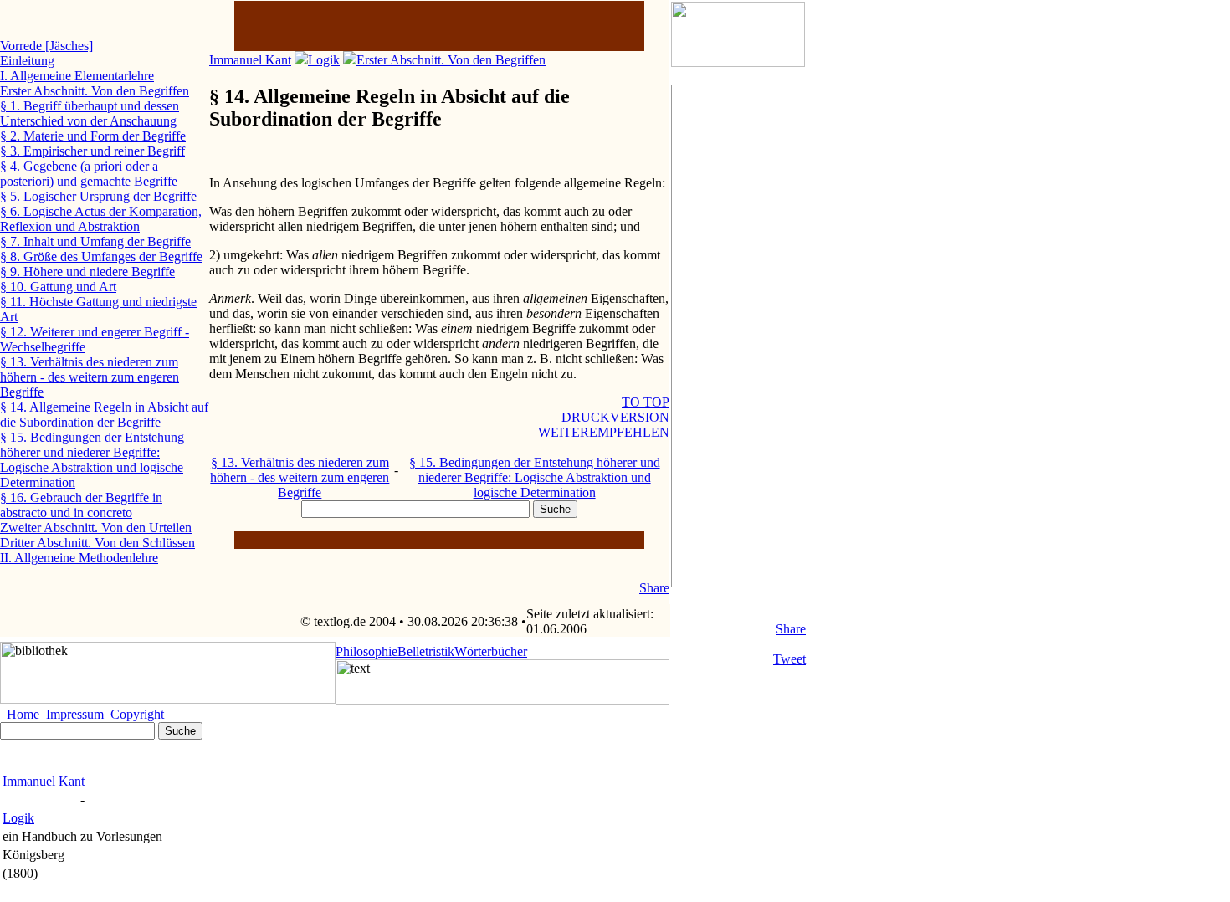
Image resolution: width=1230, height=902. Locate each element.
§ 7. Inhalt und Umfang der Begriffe (95, 241)
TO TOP (645, 402)
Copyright (137, 714)
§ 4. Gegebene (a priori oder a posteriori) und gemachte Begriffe (88, 173)
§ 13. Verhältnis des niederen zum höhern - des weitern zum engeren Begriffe (299, 477)
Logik (324, 60)
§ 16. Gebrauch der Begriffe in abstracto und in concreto (81, 505)
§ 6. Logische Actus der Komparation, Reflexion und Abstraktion (101, 218)
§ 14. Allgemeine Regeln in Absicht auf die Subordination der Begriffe (104, 414)
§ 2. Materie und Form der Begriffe (93, 136)
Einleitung (27, 61)
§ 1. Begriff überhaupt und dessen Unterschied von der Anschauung (89, 113)
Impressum (75, 714)
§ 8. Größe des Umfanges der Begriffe (101, 256)
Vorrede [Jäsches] (46, 45)
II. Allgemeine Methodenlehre (79, 558)
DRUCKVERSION (615, 417)
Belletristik (425, 651)
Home (23, 714)
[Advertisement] (739, 336)
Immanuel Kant (250, 60)
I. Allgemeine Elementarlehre (77, 76)
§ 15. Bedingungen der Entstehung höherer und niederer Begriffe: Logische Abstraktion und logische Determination (534, 477)
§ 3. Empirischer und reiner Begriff (92, 151)
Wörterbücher (490, 651)
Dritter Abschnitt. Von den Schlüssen (97, 543)
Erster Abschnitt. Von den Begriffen (451, 60)
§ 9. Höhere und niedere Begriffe (87, 271)
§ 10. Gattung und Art (58, 286)
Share (791, 629)
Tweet (789, 659)
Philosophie (366, 651)
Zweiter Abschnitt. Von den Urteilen (96, 527)
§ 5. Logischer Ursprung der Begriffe (98, 196)
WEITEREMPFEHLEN (603, 432)
